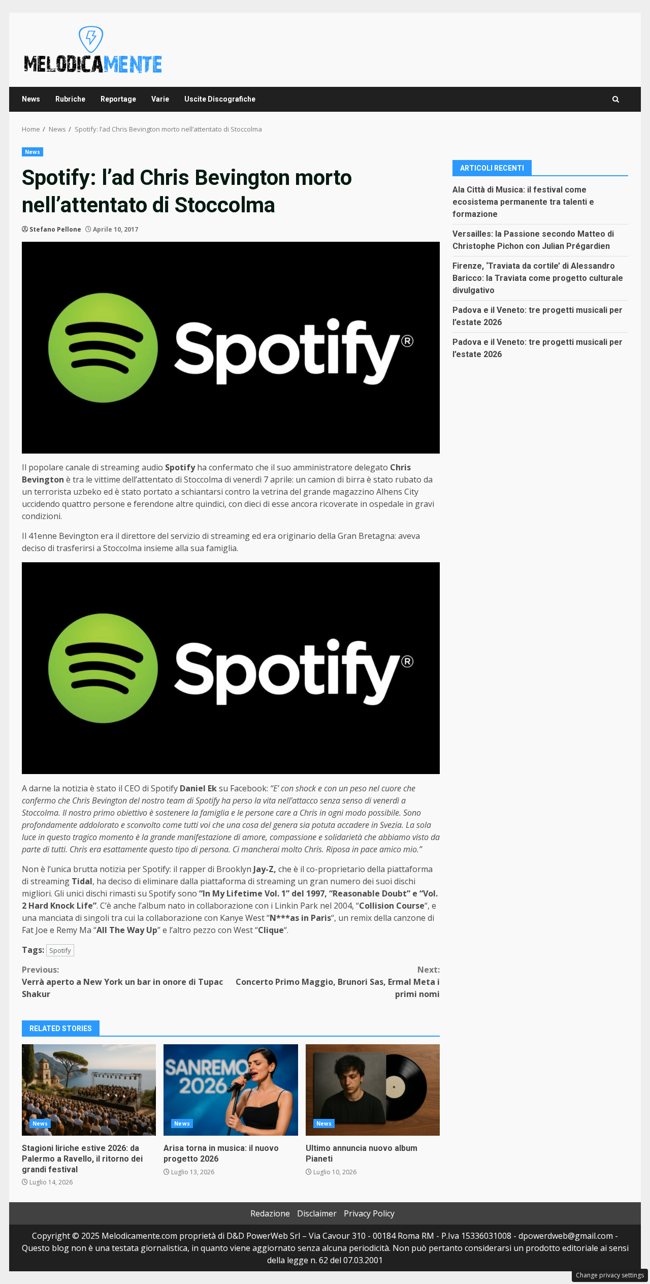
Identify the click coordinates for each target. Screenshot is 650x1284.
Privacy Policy (369, 1213)
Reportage (118, 99)
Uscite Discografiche (219, 99)
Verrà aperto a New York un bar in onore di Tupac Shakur (122, 982)
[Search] (615, 99)
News (31, 99)
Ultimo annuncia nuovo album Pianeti (373, 1090)
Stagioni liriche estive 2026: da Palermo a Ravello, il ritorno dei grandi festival (89, 1090)
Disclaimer (317, 1213)
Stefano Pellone (55, 229)
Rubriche (70, 99)
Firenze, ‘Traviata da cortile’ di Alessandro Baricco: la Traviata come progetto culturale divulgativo (537, 278)
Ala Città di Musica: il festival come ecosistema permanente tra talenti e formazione (523, 201)
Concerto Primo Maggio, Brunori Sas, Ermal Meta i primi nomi (338, 982)
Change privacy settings (610, 1275)
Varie (160, 99)
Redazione (270, 1213)
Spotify (60, 950)
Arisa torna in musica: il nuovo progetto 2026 (231, 1090)
